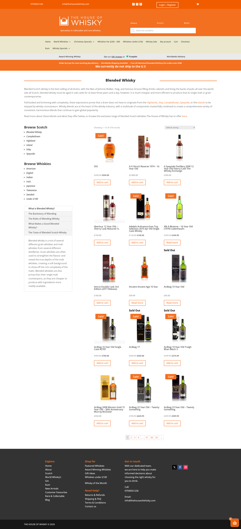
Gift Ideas (90, 473)
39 (156, 437)
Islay (28, 149)
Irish (28, 181)
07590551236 (37, 4)
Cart (176, 42)
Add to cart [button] (102, 182)
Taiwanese (31, 190)
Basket (187, 23)
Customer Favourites (56, 492)
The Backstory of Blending (42, 213)
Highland (30, 140)
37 (146, 437)
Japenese (30, 185)
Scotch (48, 473)
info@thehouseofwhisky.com (75, 4)
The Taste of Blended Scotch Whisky (47, 232)
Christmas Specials (83, 42)
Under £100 (32, 198)
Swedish (30, 194)
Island (29, 145)
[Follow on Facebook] (133, 4)
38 (151, 437)
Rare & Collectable (54, 496)
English (29, 172)
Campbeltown (33, 136)
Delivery (134, 23)
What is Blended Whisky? (41, 208)
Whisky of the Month (96, 483)
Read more (172, 242)
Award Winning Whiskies (98, 469)
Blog (47, 499)
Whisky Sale (151, 42)
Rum (47, 48)
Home (192, 4)
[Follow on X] (137, 4)
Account (160, 23)
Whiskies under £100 (96, 477)
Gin (47, 480)
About (48, 469)
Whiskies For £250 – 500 (109, 42)
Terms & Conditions (95, 502)
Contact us (90, 506)
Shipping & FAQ (93, 498)
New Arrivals (51, 488)
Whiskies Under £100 (133, 42)
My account (165, 42)
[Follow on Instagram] (140, 4)
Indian (29, 177)
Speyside (30, 153)
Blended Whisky (34, 132)
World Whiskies (61, 42)
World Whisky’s (53, 477)
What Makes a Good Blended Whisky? (43, 225)
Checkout (185, 42)
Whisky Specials (60, 48)
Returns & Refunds (95, 495)
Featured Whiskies (94, 465)
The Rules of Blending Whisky (44, 218)
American (31, 168)
